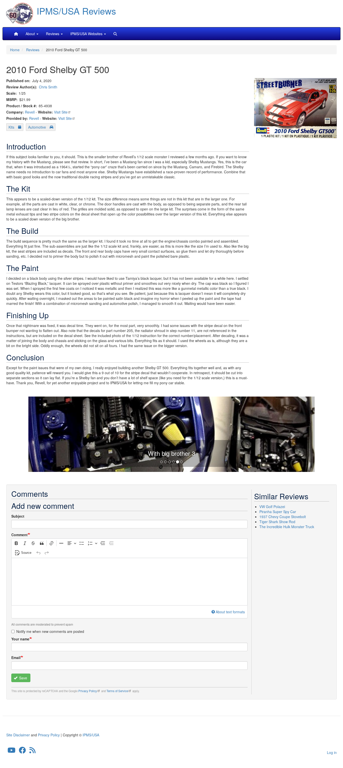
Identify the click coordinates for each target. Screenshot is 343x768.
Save (22, 677)
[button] (171, 433)
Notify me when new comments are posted (50, 631)
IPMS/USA (91, 734)
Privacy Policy (87, 691)
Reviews (32, 49)
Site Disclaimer (18, 734)
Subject (17, 516)
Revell (30, 112)
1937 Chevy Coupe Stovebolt (282, 516)
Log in (332, 752)
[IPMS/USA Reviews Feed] (32, 751)
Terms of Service (117, 691)
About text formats (230, 611)
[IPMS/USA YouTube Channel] (12, 751)
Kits (11, 127)
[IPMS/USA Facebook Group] (22, 751)
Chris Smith (48, 86)
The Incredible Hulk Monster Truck (286, 526)
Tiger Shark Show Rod (277, 521)
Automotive (37, 127)
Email (16, 657)
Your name (20, 638)
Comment (19, 534)
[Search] (115, 33)
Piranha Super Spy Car (277, 511)
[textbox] (129, 582)
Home (15, 49)
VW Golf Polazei (272, 506)
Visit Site (61, 112)
